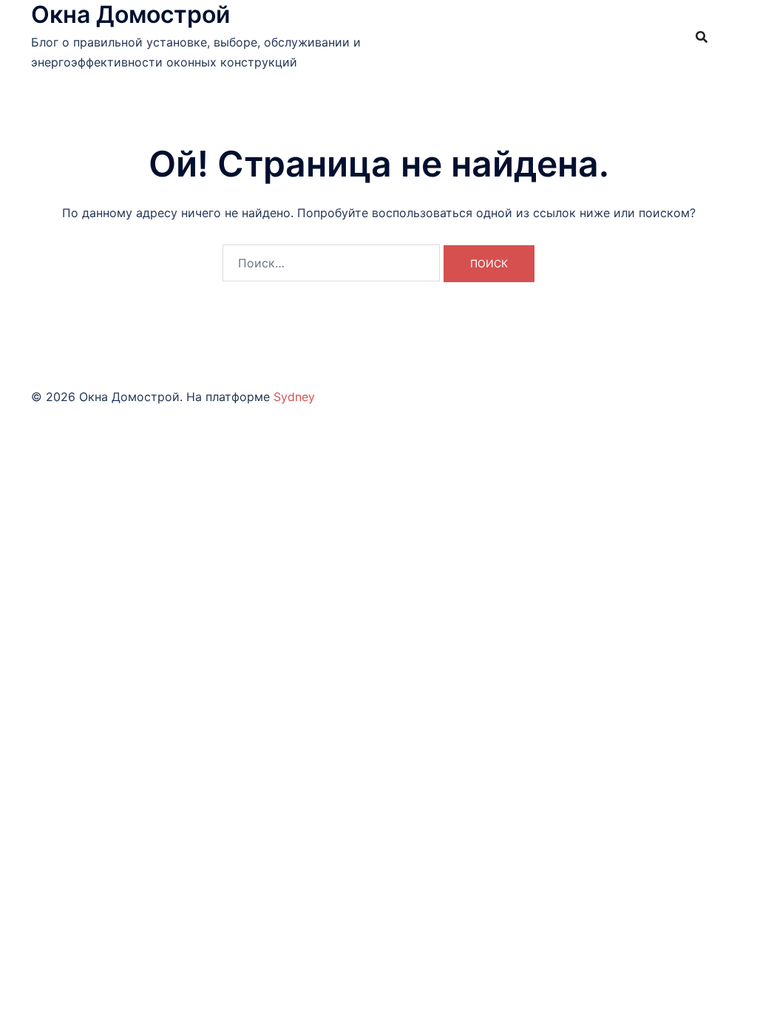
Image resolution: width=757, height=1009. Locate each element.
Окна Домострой (130, 14)
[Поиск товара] (701, 37)
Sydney (294, 396)
